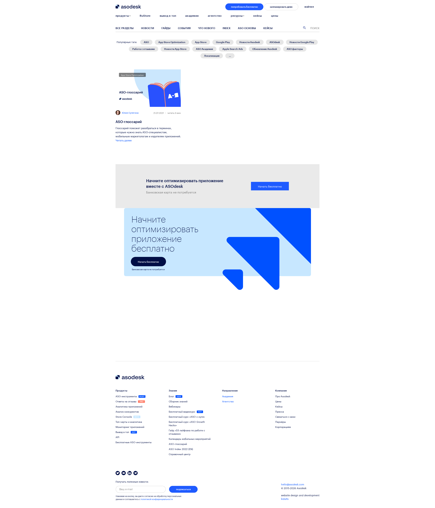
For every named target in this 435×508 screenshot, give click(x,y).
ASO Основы (247, 28)
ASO (146, 42)
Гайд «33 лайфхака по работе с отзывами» (187, 431)
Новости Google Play (302, 42)
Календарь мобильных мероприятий (190, 438)
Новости (147, 28)
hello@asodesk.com (292, 485)
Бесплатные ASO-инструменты (134, 442)
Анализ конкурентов (127, 411)
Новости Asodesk (249, 42)
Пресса (279, 411)
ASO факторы (295, 48)
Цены (278, 401)
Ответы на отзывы (126, 401)
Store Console (124, 416)
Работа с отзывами (143, 48)
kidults (285, 499)
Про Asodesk (282, 396)
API (117, 437)
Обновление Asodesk (264, 48)
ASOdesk (274, 42)
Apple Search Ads (232, 48)
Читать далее (124, 140)
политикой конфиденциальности (157, 499)
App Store (200, 42)
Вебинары (174, 406)
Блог (172, 396)
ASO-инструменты (127, 396)
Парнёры (280, 421)
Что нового (206, 28)
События (184, 28)
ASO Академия (204, 48)
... (230, 55)
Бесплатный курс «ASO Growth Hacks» (187, 423)
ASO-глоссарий (129, 122)
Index (226, 28)
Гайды (165, 28)
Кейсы (268, 28)
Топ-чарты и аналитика (129, 421)
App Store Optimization (171, 42)
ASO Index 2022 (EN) (181, 449)
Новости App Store (175, 48)
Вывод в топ (123, 432)
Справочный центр (179, 454)
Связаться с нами (285, 416)
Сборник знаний (178, 401)
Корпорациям (283, 427)
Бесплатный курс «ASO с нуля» (187, 416)
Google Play (223, 42)
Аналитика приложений (129, 406)
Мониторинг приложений (130, 427)
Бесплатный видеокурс (182, 411)
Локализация (211, 55)
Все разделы (125, 28)
